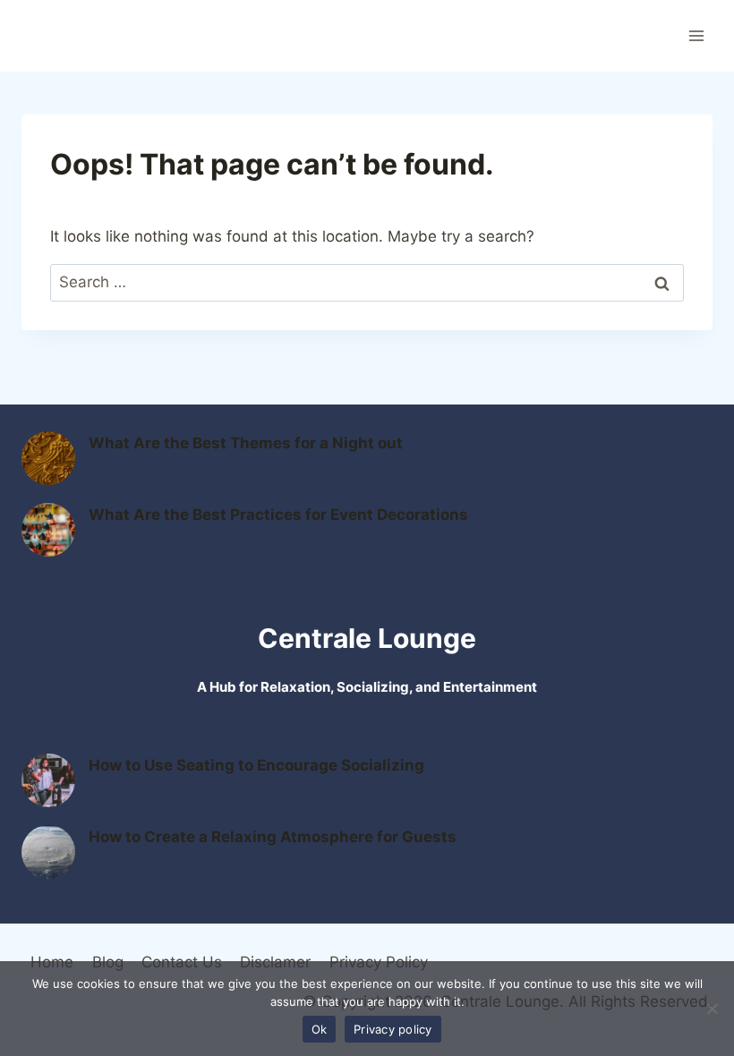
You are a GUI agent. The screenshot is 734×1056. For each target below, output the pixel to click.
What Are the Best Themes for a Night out (246, 443)
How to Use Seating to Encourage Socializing (256, 765)
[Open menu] (696, 35)
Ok (320, 1029)
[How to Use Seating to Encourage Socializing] (48, 780)
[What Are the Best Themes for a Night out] (48, 458)
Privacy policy (393, 1029)
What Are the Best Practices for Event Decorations (278, 515)
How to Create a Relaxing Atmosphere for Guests (273, 837)
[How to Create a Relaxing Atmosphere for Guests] (48, 852)
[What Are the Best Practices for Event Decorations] (48, 530)
